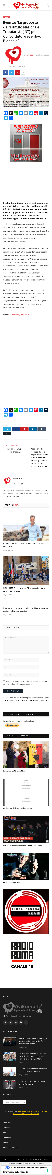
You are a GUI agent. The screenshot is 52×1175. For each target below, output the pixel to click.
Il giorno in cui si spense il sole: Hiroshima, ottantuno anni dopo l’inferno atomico (25, 610)
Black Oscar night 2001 (11, 882)
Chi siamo (7, 1123)
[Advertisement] (26, 180)
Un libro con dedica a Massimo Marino (17, 808)
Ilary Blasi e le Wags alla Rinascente (14, 451)
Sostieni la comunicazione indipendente (18, 721)
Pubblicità (7, 1138)
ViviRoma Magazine (11, 1148)
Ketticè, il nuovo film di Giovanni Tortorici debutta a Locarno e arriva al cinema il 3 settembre (32, 1056)
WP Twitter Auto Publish (16, 1163)
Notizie (6, 17)
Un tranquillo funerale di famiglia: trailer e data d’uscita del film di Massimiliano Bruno (32, 1041)
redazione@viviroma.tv (19, 315)
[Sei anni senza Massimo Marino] (26, 754)
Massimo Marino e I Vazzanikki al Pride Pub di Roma (22, 845)
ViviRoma (30, 55)
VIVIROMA (44, 1159)
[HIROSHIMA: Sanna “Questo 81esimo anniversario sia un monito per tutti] (26, 570)
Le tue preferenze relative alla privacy (28, 1167)
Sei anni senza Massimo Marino (15, 771)
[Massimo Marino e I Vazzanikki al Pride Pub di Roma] (26, 829)
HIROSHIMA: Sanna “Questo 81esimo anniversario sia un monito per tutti (25, 590)
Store (5, 1133)
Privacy (6, 1143)
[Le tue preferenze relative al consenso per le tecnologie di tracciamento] (47, 1170)
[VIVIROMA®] (26, 5)
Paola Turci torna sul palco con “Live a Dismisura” (31, 1082)
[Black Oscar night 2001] (26, 866)
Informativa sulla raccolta (15, 1172)
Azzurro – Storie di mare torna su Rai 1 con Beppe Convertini (24, 545)
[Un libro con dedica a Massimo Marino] (26, 792)
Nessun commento (18, 66)
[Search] (48, 5)
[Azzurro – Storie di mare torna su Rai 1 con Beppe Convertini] (26, 526)
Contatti (6, 1128)
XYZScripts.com (38, 1163)
